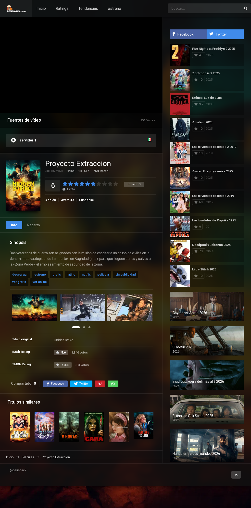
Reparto (33, 225)
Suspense (86, 200)
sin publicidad (125, 274)
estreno (114, 8)
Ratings (62, 8)
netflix (86, 274)
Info (14, 225)
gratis (56, 274)
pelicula (103, 274)
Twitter (221, 34)
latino (71, 274)
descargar (20, 274)
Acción (50, 200)
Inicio (41, 8)
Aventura (67, 200)
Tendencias (88, 8)
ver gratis (19, 282)
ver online (40, 282)
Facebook (185, 34)
